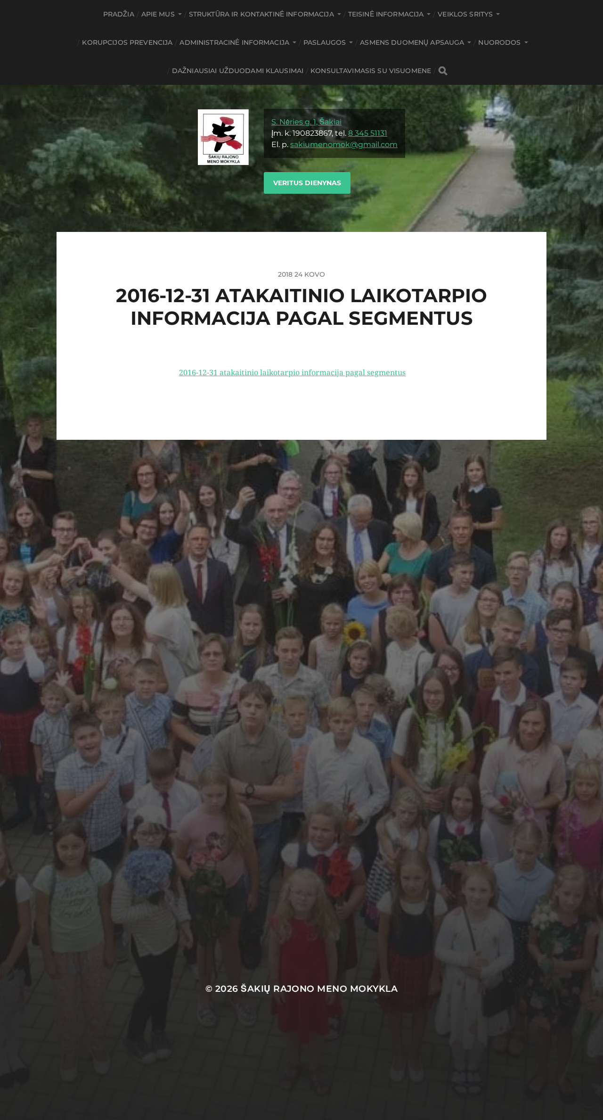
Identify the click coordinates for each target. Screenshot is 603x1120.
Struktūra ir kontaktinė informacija (261, 14)
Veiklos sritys (465, 14)
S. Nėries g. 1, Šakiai (306, 121)
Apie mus (158, 14)
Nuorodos (499, 42)
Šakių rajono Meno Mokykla (319, 988)
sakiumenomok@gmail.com (344, 144)
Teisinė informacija (386, 14)
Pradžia (118, 14)
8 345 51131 (367, 133)
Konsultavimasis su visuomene (370, 70)
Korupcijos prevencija (127, 42)
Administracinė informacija (234, 42)
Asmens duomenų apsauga (412, 42)
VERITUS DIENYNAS (307, 183)
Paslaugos (324, 42)
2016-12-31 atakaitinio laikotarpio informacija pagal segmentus (292, 372)
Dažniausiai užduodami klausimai (237, 70)
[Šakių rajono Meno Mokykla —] (223, 158)
